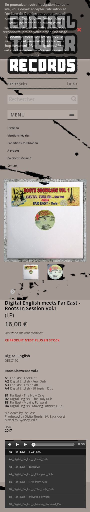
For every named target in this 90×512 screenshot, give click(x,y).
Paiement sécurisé (19, 158)
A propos (14, 150)
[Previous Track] (9, 445)
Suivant (12, 291)
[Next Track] (25, 445)
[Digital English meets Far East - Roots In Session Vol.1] (34, 272)
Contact (12, 165)
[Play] (17, 445)
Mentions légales (19, 135)
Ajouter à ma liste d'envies (23, 333)
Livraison (13, 128)
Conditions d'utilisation (23, 143)
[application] (45, 444)
